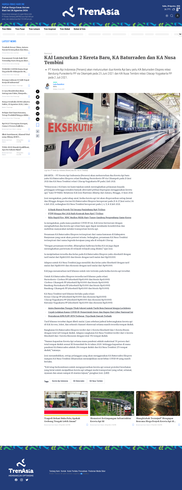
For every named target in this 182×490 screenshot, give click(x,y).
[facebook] (37, 91)
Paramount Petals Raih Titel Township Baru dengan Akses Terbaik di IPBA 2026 (15, 60)
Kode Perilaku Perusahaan (77, 471)
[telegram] (37, 108)
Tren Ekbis (6, 29)
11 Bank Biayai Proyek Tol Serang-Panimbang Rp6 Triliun (76, 209)
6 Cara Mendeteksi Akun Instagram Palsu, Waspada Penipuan (14, 93)
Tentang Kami (54, 471)
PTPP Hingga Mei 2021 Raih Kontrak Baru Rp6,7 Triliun (75, 213)
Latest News (9, 41)
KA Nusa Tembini (96, 381)
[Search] (172, 16)
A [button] (37, 131)
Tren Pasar (20, 29)
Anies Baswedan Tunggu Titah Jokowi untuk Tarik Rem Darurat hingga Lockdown (89, 308)
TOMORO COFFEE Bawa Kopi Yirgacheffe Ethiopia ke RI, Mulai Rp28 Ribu (15, 71)
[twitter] (37, 97)
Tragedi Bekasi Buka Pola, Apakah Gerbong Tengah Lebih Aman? (62, 420)
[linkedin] (37, 119)
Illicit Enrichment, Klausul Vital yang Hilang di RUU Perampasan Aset (16, 137)
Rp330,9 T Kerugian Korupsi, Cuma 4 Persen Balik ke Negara (15, 126)
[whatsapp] (37, 102)
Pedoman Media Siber (96, 471)
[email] (37, 114)
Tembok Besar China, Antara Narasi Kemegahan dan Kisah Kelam (15, 49)
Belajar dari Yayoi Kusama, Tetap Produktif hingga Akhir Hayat (15, 115)
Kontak (63, 471)
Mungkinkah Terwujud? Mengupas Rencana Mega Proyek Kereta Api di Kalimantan (155, 420)
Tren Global (65, 29)
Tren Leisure (34, 29)
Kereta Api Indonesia (60, 381)
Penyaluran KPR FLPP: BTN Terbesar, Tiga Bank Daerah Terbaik (80, 316)
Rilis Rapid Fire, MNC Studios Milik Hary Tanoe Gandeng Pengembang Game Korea (89, 217)
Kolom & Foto (79, 29)
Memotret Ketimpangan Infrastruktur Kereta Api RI (110, 420)
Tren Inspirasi (50, 29)
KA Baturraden (78, 381)
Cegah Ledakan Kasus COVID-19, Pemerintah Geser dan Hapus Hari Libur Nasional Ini (90, 312)
